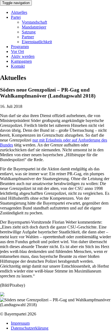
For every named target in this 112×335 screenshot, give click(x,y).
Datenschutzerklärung (29, 328)
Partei (16, 17)
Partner (28, 37)
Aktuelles (19, 12)
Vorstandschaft (34, 22)
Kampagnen (21, 61)
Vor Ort (17, 51)
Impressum (20, 323)
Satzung (29, 32)
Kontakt (18, 66)
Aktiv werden (23, 56)
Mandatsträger (34, 27)
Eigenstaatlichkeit (37, 41)
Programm (20, 46)
